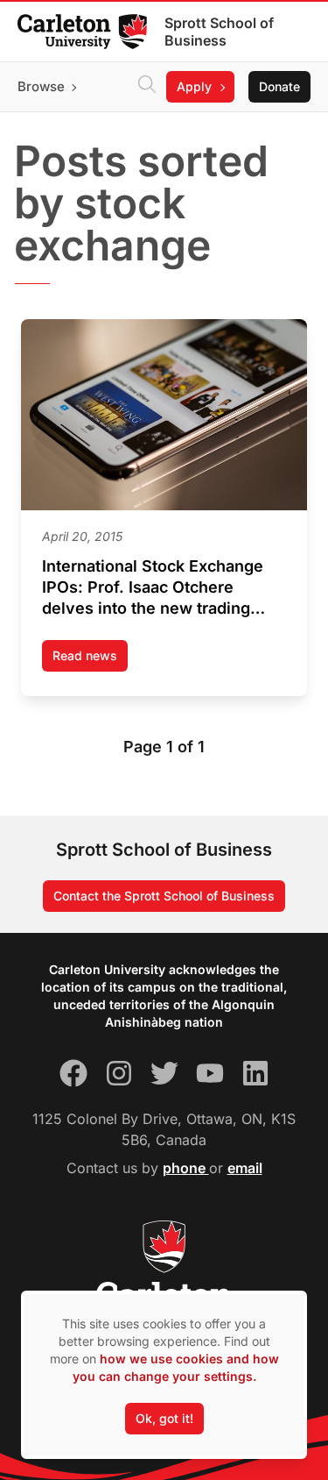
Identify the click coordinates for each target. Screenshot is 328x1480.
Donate (279, 86)
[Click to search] (147, 87)
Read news (90, 660)
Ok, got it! (164, 1418)
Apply (194, 86)
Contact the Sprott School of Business (164, 895)
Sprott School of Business (219, 31)
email (244, 1168)
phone (186, 1168)
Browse (41, 86)
